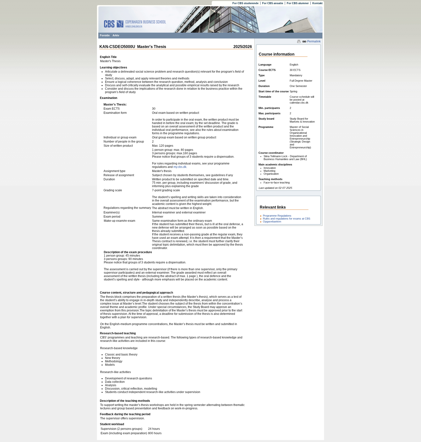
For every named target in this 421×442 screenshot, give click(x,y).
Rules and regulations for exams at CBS (286, 218)
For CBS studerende (245, 3)
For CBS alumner (298, 3)
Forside (105, 35)
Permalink (313, 41)
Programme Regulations (277, 215)
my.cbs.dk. (180, 167)
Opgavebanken (272, 221)
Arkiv (116, 35)
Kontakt (317, 3)
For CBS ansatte (272, 3)
